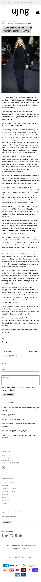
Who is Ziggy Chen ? (8, 415)
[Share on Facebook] (2, 342)
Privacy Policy (6, 500)
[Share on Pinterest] (11, 342)
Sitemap (4, 503)
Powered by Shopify (25, 557)
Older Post (7, 351)
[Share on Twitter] (7, 342)
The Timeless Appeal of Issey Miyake (14, 431)
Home (3, 21)
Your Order (5, 485)
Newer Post (33, 351)
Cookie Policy (6, 497)
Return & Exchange (8, 491)
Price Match (5, 494)
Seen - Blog (12, 21)
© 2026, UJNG (13, 557)
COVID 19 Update (7, 483)
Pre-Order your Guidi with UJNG (12, 419)
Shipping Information (8, 488)
